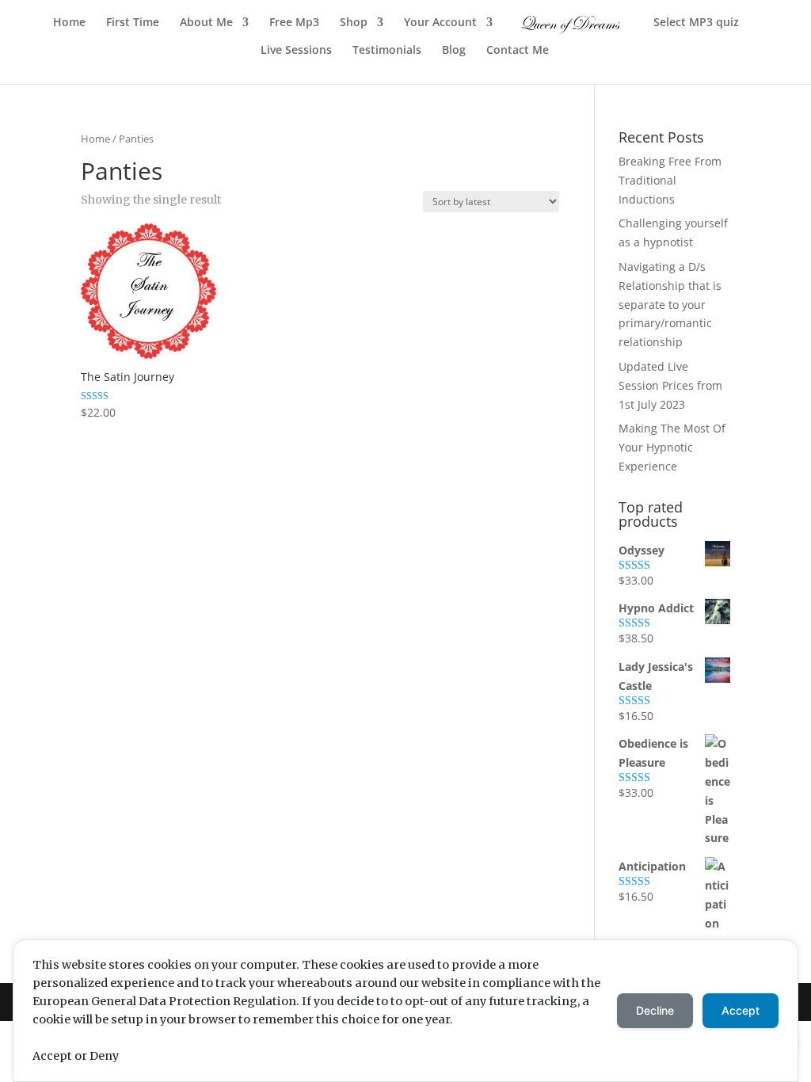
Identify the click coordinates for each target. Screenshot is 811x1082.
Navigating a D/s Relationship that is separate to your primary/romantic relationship (670, 304)
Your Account (440, 23)
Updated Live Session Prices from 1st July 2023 (670, 385)
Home (69, 23)
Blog (454, 50)
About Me (206, 23)
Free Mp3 (294, 23)
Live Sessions (296, 50)
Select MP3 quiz (696, 23)
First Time (132, 23)
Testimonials (386, 50)
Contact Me (517, 50)
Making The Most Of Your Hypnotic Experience (672, 447)
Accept (741, 1010)
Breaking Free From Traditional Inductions (670, 180)
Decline (655, 1010)
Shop (353, 23)
